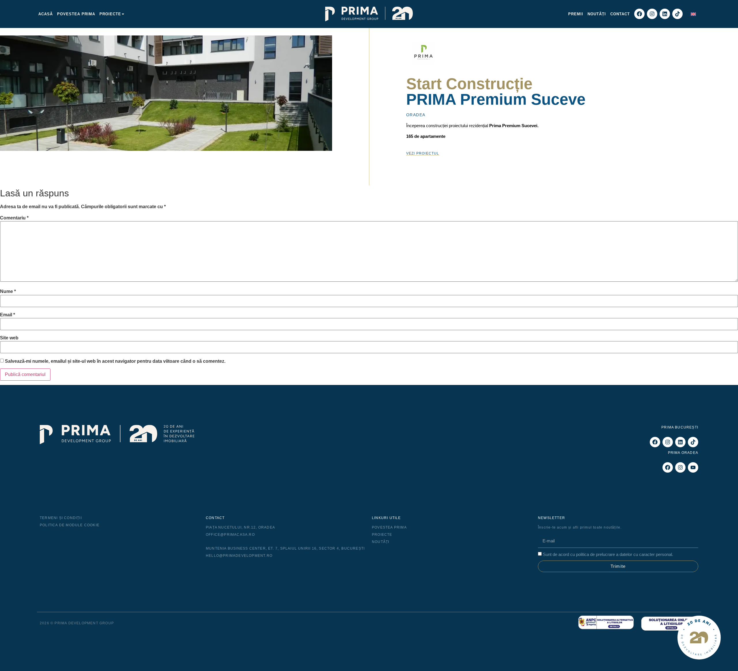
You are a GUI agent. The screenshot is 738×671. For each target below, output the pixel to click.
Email (7, 315)
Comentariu (14, 218)
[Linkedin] (665, 14)
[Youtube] (693, 467)
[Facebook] (639, 14)
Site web (9, 338)
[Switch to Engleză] (693, 14)
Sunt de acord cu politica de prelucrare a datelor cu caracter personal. (608, 554)
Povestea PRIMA (76, 14)
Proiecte (110, 14)
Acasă (45, 14)
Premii (575, 14)
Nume (8, 291)
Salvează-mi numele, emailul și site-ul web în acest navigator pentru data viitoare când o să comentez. (115, 361)
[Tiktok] (677, 14)
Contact (620, 14)
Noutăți (597, 14)
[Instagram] (652, 14)
